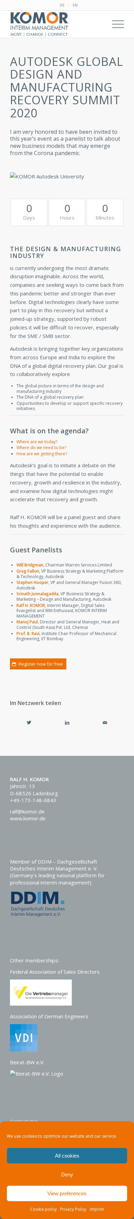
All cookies (67, 1156)
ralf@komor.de (27, 811)
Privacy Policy (73, 1209)
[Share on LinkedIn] (67, 722)
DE (62, 5)
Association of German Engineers (49, 1016)
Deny (67, 1174)
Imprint (97, 1209)
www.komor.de (28, 818)
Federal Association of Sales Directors (55, 971)
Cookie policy (43, 1209)
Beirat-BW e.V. (27, 1062)
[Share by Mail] (105, 722)
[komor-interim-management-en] (55, 24)
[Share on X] (29, 722)
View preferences (67, 1193)
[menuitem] (62, 5)
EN (75, 5)
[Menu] (114, 24)
